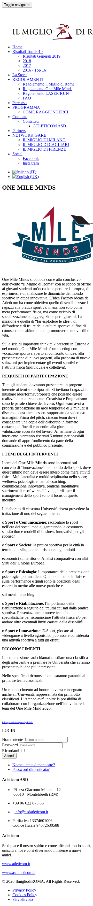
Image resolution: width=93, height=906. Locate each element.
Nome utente (12, 739)
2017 (27, 65)
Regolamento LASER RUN (46, 93)
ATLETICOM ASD (49, 126)
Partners (19, 130)
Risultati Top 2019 (27, 51)
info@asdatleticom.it (31, 812)
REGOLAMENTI (27, 79)
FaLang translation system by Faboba (17, 722)
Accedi (9, 756)
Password (10, 745)
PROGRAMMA (26, 107)
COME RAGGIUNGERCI (45, 112)
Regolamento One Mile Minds (47, 89)
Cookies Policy (24, 895)
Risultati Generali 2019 (41, 56)
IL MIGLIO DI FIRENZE (44, 149)
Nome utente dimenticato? (33, 765)
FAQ (27, 98)
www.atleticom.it (16, 864)
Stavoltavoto (22, 899)
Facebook (31, 158)
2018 (27, 61)
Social (17, 154)
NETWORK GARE (29, 135)
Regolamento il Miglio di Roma (48, 84)
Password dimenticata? (31, 769)
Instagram (31, 163)
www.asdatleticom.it (18, 872)
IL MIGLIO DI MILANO (44, 140)
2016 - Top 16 (34, 70)
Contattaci (31, 121)
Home (17, 47)
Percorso (19, 102)
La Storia (19, 75)
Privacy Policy (24, 890)
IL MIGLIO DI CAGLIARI (46, 144)
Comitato (19, 116)
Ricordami (10, 750)
